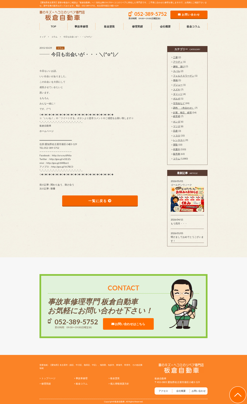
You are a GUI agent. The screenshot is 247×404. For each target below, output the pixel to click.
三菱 (175, 57)
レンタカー (179, 140)
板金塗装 (109, 26)
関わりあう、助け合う (62, 184)
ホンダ (176, 121)
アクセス (163, 390)
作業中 (176, 149)
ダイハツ (177, 94)
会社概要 (165, 26)
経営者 (176, 116)
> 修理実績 (45, 383)
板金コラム (193, 26)
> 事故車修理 (81, 378)
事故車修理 (81, 26)
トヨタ (176, 135)
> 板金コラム (81, 383)
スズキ (176, 89)
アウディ (177, 61)
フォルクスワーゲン (183, 75)
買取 (175, 144)
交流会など (179, 103)
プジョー (177, 84)
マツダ (176, 126)
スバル (176, 71)
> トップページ (47, 378)
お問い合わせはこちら (129, 324)
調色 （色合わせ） (183, 107)
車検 (175, 80)
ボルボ (176, 98)
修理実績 (137, 26)
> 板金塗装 (114, 378)
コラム (60, 48)
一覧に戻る (98, 201)
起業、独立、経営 (182, 112)
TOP (53, 26)
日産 (175, 130)
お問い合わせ (199, 390)
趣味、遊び (179, 66)
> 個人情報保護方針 (118, 383)
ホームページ (46, 131)
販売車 (176, 153)
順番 (53, 188)
